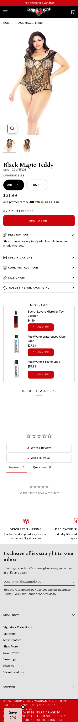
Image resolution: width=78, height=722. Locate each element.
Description (18, 234)
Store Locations (14, 672)
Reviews (8, 665)
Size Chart (17, 277)
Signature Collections (17, 627)
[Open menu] (9, 12)
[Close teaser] (23, 707)
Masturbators (12, 640)
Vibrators (9, 633)
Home (7, 22)
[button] (39, 202)
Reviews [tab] (14, 467)
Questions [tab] (39, 467)
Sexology (9, 659)
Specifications (20, 257)
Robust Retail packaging (29, 287)
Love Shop (14, 701)
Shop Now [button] (11, 614)
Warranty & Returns (51, 701)
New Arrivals (11, 653)
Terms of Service (38, 593)
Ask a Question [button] (41, 458)
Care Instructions (23, 267)
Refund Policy (16, 705)
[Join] (69, 581)
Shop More (10, 646)
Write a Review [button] (41, 448)
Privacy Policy (12, 593)
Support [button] (10, 686)
